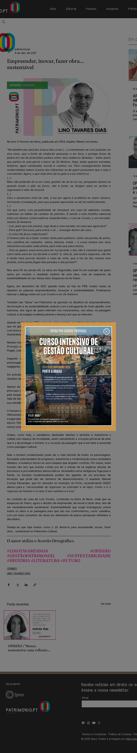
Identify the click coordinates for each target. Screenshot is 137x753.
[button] (106, 331)
